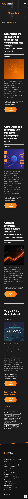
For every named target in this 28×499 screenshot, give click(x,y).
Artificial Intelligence (17, 101)
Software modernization (11, 424)
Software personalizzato (11, 425)
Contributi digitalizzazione (12, 414)
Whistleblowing (8, 489)
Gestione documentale (11, 418)
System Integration (10, 427)
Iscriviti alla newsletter (10, 399)
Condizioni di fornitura (10, 474)
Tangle (14, 378)
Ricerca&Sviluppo (9, 104)
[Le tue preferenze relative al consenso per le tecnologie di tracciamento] (25, 496)
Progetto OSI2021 (8, 481)
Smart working (8, 422)
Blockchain (7, 103)
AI (10, 101)
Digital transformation (11, 417)
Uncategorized (8, 428)
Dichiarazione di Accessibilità (12, 487)
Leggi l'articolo (10, 109)
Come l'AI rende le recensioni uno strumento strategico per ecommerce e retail (13, 134)
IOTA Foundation (10, 377)
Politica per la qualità (10, 483)
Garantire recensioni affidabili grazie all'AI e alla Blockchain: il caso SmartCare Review (13, 230)
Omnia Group (8, 420)
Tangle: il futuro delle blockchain (12, 312)
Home (3, 22)
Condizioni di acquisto (10, 476)
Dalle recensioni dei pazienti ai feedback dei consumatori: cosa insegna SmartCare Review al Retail (13, 42)
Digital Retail (14, 103)
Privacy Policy (9, 485)
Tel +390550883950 (9, 472)
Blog (8, 22)
